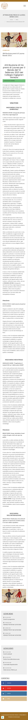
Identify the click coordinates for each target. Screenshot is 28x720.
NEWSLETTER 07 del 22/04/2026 (12, 630)
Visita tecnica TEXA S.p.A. (10, 670)
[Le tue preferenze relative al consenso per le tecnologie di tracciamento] (2, 717)
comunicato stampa (9, 80)
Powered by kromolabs (14, 717)
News (17, 19)
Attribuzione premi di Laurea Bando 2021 (15, 21)
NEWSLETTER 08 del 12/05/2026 (12, 624)
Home (11, 19)
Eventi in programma (9, 619)
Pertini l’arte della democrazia (11, 659)
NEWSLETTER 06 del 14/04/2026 (12, 635)
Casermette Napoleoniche (10, 664)
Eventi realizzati (7, 654)
